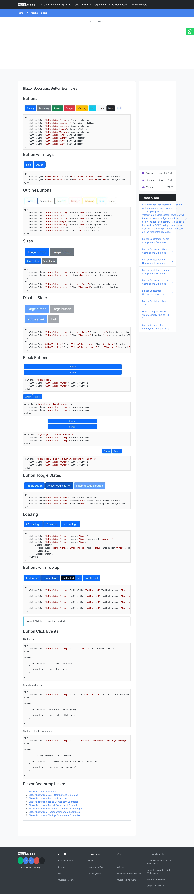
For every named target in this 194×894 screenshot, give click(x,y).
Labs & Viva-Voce (96, 867)
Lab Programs (94, 873)
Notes (90, 860)
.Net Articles (32, 13)
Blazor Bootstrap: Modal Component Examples (54, 805)
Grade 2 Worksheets (156, 885)
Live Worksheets (138, 4)
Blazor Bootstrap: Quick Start (44, 791)
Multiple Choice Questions (129, 873)
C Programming (98, 4)
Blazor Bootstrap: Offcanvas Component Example (55, 808)
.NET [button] (83, 4)
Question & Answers (126, 880)
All (118, 860)
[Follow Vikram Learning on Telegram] (26, 860)
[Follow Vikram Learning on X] (42, 860)
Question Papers (66, 880)
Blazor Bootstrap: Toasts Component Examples (54, 811)
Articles (120, 867)
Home (20, 13)
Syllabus (62, 867)
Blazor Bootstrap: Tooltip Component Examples (54, 815)
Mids (60, 873)
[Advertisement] (97, 46)
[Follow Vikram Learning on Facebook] (31, 860)
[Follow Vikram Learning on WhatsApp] (20, 860)
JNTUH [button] (43, 4)
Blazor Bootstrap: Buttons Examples (48, 798)
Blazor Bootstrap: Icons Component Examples (53, 801)
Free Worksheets (118, 4)
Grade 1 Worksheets (156, 879)
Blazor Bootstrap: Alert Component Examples (53, 794)
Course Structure (66, 860)
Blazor (44, 13)
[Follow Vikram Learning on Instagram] (36, 860)
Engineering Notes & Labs (65, 4)
